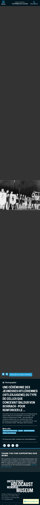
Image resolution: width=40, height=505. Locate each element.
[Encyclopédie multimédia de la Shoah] (20, 3)
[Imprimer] (4, 445)
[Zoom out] (3, 374)
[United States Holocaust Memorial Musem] (20, 486)
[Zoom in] (7, 374)
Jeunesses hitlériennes (10, 430)
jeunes (21, 430)
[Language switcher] (17, 445)
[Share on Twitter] (12, 445)
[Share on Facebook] (8, 445)
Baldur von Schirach (9, 433)
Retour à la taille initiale (20, 374)
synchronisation (29, 430)
